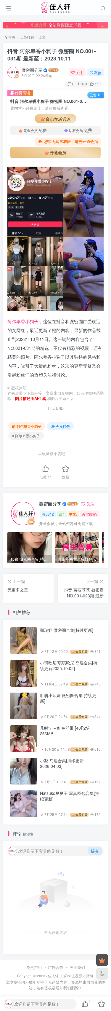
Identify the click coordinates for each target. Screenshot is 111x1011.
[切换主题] (102, 974)
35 (75, 513)
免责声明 (34, 967)
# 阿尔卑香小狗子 (26, 435)
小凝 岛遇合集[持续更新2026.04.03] (62, 763)
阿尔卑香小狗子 (22, 321)
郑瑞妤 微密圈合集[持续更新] (66, 630)
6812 (50, 513)
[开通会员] (102, 960)
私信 (97, 72)
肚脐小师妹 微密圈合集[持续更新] (68, 698)
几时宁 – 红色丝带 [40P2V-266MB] (65, 731)
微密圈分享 (32, 70)
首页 (11, 36)
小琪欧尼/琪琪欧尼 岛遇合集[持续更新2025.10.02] (68, 666)
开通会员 (58, 152)
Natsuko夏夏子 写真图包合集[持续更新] (69, 796)
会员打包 (27, 36)
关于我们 (77, 967)
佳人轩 (53, 975)
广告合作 (55, 967)
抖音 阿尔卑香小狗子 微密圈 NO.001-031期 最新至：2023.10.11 (51, 54)
